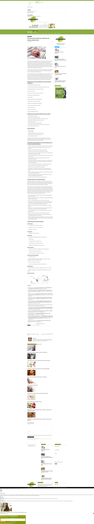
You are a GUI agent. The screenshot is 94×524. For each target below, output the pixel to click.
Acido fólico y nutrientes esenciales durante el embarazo (37, 393)
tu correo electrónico (29, 14)
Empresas (58, 33)
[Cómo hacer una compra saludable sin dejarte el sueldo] (61, 71)
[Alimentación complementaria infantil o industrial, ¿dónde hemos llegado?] (40, 415)
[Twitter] (57, 484)
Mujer (40, 33)
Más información (24, 488)
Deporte (37, 33)
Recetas (46, 33)
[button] (66, 30)
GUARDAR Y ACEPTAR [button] (2, 501)
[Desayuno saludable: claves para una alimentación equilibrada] (61, 78)
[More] (55, 329)
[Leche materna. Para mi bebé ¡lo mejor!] (40, 397)
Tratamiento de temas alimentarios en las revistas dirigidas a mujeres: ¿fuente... (13, 512)
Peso (28, 33)
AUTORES (30, 1)
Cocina (52, 33)
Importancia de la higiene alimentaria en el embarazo (37, 376)
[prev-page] (27, 421)
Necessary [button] (1, 496)
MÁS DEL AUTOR (39, 344)
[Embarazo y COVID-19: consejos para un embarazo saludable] (40, 364)
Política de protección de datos (63, 487)
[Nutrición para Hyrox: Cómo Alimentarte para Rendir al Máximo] (61, 57)
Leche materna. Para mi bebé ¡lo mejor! (34, 401)
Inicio (27, 35)
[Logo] (30, 32)
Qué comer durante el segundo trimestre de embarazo (37, 352)
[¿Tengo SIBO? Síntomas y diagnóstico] (61, 50)
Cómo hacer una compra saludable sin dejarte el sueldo (60, 74)
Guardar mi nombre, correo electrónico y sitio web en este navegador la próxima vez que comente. (40, 435)
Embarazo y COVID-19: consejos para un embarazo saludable (38, 368)
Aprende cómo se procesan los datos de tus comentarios (45, 438)
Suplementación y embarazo (32, 385)
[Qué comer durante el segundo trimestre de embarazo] (40, 348)
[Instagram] (55, 484)
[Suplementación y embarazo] (40, 381)
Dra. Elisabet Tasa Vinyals (3, 513)
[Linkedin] (37, 1)
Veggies (43, 33)
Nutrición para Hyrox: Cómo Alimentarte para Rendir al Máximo (61, 60)
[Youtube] (39, 1)
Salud (31, 33)
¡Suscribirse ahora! (3, 521)
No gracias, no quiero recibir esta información (5, 523)
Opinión (55, 33)
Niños (34, 33)
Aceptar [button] (20, 488)
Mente (49, 33)
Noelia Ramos (29, 41)
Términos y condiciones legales (56, 487)
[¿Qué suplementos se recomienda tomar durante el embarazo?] (40, 356)
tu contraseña (29, 9)
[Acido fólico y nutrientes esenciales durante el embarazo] (40, 389)
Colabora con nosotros (32, 2)
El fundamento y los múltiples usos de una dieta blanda (33, 334)
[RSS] (38, 1)
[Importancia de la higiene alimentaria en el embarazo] (40, 372)
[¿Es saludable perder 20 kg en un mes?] (61, 64)
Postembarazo (30, 36)
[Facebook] (36, 1)
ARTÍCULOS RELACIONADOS (31, 344)
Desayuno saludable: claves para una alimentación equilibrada (60, 81)
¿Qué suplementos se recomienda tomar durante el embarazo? (38, 360)
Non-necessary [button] (2, 499)
